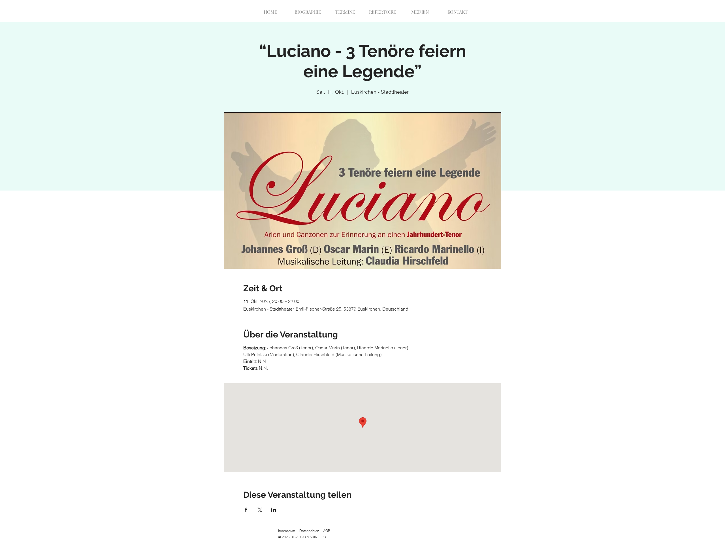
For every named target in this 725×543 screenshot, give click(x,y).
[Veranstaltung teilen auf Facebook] (246, 510)
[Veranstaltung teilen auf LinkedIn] (273, 510)
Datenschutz (309, 531)
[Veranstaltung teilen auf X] (260, 510)
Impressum (286, 531)
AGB (326, 531)
